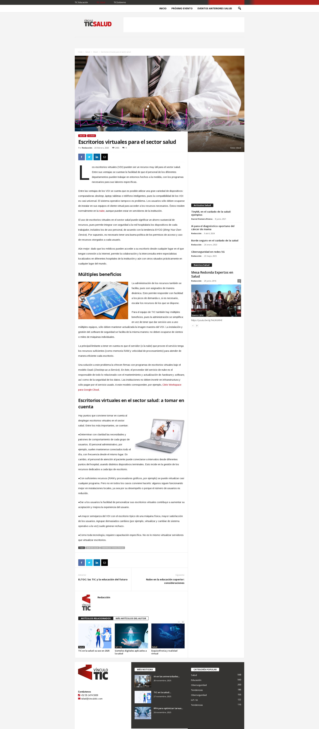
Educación (196, 680)
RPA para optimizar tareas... (168, 708)
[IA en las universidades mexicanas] (143, 681)
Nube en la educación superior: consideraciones (165, 581)
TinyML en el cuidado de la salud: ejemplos (211, 213)
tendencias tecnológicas (112, 548)
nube (102, 210)
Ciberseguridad (199, 685)
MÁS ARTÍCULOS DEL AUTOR (131, 618)
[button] (239, 8)
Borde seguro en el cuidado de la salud (214, 240)
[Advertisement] (183, 24)
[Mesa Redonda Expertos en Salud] (216, 301)
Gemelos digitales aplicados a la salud (131, 652)
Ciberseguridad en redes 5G (208, 251)
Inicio (162, 8)
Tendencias (197, 690)
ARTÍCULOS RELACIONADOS (96, 618)
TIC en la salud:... (162, 692)
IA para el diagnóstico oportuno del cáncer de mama (212, 227)
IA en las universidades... (167, 676)
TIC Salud (101, 2)
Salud (87, 52)
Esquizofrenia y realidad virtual (164, 652)
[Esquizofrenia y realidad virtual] (168, 635)
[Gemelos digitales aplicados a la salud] (131, 635)
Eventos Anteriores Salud (215, 8)
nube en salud (93, 548)
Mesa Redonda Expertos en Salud (212, 274)
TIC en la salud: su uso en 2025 (93, 650)
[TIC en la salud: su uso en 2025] (94, 635)
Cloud (95, 52)
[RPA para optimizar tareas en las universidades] (143, 713)
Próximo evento (182, 8)
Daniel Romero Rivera (202, 219)
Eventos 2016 (197, 315)
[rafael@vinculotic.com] (79, 698)
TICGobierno (120, 2)
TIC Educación (81, 2)
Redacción (87, 147)
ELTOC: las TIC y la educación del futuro (103, 579)
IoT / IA (119, 647)
